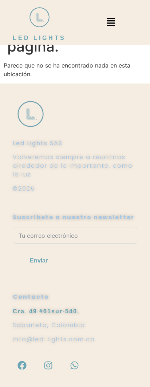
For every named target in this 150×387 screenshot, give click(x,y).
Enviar (39, 260)
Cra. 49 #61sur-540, (46, 311)
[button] (110, 22)
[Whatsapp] (74, 365)
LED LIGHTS (39, 38)
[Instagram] (48, 365)
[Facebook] (22, 365)
